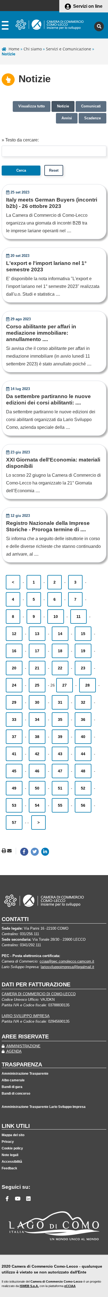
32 (83, 702)
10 (55, 616)
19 (83, 651)
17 (37, 651)
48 (83, 771)
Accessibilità (12, 1162)
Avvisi (66, 118)
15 (83, 633)
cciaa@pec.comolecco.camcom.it (67, 961)
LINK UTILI (16, 1126)
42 (37, 754)
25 (37, 685)
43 (60, 754)
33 (14, 719)
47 (60, 771)
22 (60, 668)
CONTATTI (15, 919)
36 (83, 719)
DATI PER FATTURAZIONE (36, 984)
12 (14, 633)
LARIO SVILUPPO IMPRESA (26, 1016)
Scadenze (92, 118)
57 (14, 822)
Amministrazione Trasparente (25, 1074)
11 (78, 616)
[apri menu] (5, 26)
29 (14, 702)
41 (14, 754)
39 (60, 736)
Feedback (9, 1168)
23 (83, 668)
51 (60, 788)
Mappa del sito (13, 1135)
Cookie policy (12, 1148)
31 (60, 702)
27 (64, 685)
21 (37, 668)
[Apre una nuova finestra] (24, 852)
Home (14, 48)
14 (60, 633)
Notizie (63, 106)
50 (37, 788)
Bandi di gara (12, 1087)
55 (60, 805)
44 (83, 754)
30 (37, 702)
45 (14, 771)
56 (83, 805)
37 (14, 736)
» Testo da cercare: (20, 140)
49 (14, 788)
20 (14, 668)
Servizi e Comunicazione (68, 48)
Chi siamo (33, 48)
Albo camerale (13, 1080)
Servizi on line (87, 6)
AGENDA (14, 1051)
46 (37, 771)
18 (60, 651)
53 (14, 805)
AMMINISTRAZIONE (23, 1046)
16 (14, 651)
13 (37, 633)
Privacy (8, 1142)
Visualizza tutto (31, 106)
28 (87, 685)
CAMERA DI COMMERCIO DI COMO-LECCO (39, 994)
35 (60, 719)
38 (37, 736)
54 (37, 805)
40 (83, 736)
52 (83, 788)
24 (14, 685)
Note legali (10, 1155)
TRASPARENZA (22, 1064)
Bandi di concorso (16, 1093)
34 (37, 719)
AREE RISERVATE (25, 1036)
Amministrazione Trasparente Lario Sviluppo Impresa (44, 1107)
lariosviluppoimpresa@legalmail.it (67, 967)
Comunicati (91, 106)
